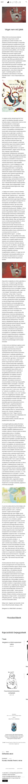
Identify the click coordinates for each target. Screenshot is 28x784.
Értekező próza (18, 715)
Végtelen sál (16, 743)
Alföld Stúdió (19, 768)
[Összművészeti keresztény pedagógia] (11, 680)
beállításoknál (5, 778)
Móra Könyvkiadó (21, 742)
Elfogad (5, 780)
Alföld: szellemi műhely (10, 768)
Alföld (13, 715)
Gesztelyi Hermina (14, 719)
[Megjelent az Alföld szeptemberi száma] (11, 639)
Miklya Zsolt (15, 742)
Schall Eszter (11, 743)
